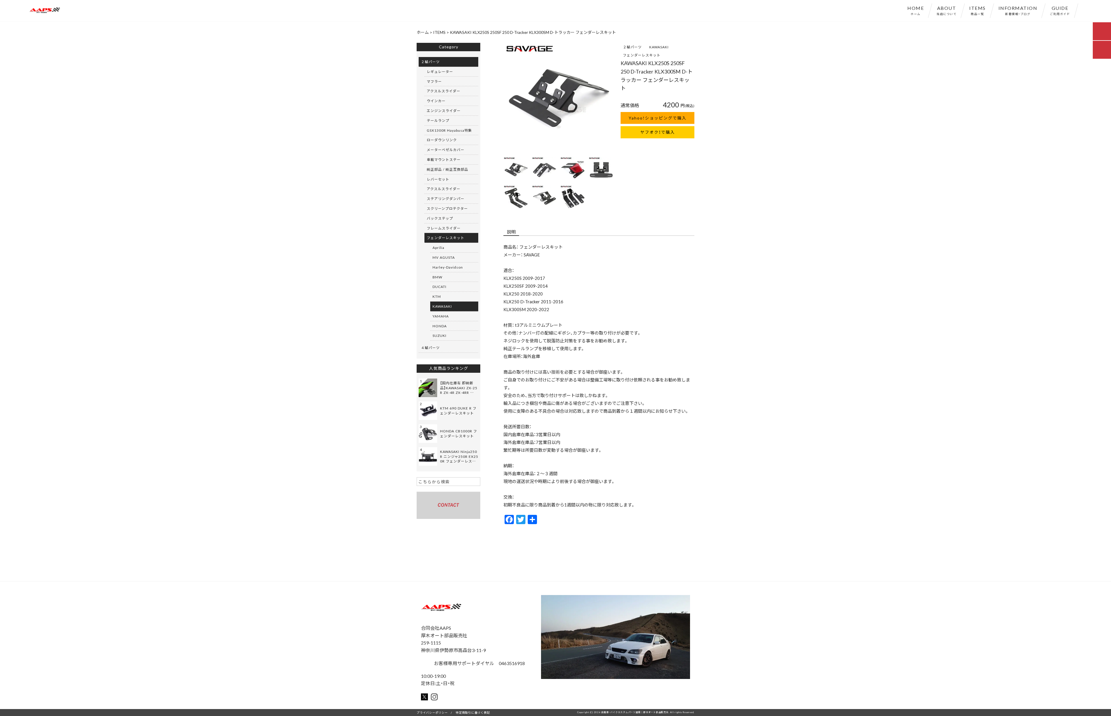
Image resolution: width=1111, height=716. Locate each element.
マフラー (434, 81)
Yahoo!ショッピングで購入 (658, 118)
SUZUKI (439, 335)
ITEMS (977, 10)
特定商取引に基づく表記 (473, 712)
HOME (915, 10)
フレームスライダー (444, 228)
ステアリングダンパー (445, 198)
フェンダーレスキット (642, 55)
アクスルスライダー (443, 90)
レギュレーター (440, 71)
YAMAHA (441, 316)
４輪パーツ (430, 347)
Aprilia (438, 247)
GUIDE (1060, 10)
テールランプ (438, 120)
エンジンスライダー (444, 110)
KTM (437, 296)
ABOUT (947, 10)
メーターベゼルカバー (445, 149)
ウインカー (436, 100)
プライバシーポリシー (432, 712)
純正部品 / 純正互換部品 (447, 169)
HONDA (440, 325)
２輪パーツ (632, 46)
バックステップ (440, 218)
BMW (437, 277)
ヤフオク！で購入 (657, 132)
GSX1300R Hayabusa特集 (449, 130)
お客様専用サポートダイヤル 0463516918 (479, 663)
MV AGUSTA (444, 257)
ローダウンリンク (442, 139)
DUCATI (439, 286)
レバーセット (438, 179)
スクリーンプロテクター (447, 208)
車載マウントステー (444, 159)
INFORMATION (1018, 10)
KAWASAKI (659, 46)
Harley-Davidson (448, 267)
